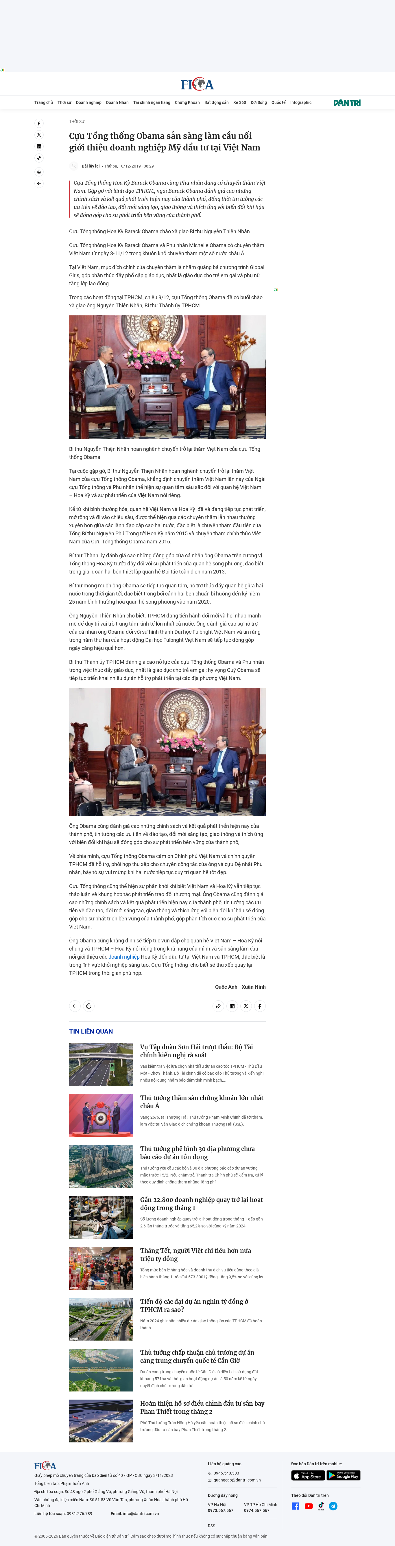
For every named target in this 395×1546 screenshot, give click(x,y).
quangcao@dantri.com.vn (237, 1480)
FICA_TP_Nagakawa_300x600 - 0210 (317, 122)
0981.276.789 (79, 1513)
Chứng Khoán (187, 102)
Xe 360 (239, 102)
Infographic (300, 102)
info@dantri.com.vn (141, 1513)
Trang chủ (43, 102)
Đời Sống (259, 102)
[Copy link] (39, 158)
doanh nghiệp (124, 957)
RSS (211, 1525)
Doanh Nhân (117, 102)
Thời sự (64, 102)
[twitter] (39, 134)
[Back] (39, 183)
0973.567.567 (220, 1510)
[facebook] (39, 123)
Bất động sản (216, 102)
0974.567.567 (257, 1510)
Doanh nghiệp (88, 102)
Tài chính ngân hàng (151, 102)
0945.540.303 (226, 1473)
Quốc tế (279, 102)
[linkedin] (39, 146)
